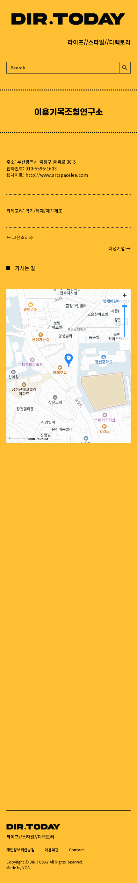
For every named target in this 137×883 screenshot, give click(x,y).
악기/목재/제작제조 (43, 210)
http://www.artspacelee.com (56, 175)
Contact (76, 849)
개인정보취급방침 (20, 849)
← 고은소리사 (19, 237)
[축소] (124, 345)
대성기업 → (119, 248)
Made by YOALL (19, 867)
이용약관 (52, 849)
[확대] (124, 295)
